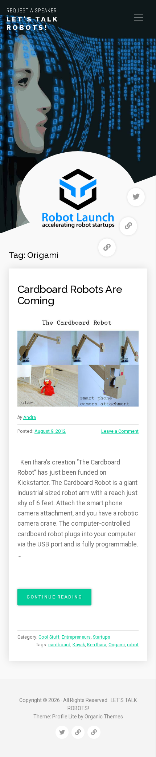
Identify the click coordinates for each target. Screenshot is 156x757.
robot (133, 644)
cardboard (59, 644)
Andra (29, 417)
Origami (116, 644)
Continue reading (58, 599)
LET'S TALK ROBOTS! (33, 23)
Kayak (79, 644)
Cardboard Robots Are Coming (69, 295)
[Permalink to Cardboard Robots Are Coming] (78, 361)
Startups (101, 637)
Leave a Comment (120, 431)
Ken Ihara (96, 644)
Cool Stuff (48, 637)
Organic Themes (104, 716)
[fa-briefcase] (128, 226)
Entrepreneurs (76, 637)
